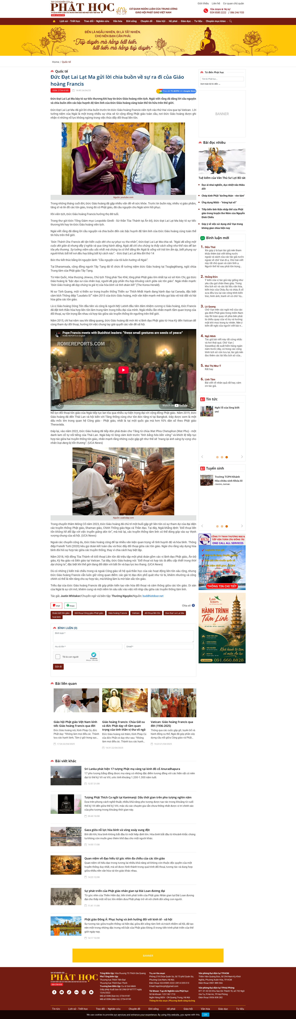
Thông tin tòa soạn (158, 1000)
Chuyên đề (146, 21)
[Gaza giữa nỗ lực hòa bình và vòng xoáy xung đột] (67, 838)
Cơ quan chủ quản (233, 3)
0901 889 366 (216, 983)
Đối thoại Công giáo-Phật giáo (89, 613)
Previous (202, 457)
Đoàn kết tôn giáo (61, 613)
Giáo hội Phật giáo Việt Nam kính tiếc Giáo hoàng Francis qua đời (75, 724)
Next (242, 457)
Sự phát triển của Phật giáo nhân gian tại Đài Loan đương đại (124, 891)
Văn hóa (117, 21)
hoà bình (56, 617)
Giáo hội (160, 21)
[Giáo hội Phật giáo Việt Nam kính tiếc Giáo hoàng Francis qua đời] (76, 702)
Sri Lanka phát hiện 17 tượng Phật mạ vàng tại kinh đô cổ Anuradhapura (132, 769)
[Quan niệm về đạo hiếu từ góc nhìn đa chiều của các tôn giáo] (67, 868)
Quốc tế (66, 61)
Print (71, 606)
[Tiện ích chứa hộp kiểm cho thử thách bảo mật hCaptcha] (76, 657)
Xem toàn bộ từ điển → (210, 84)
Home (55, 61)
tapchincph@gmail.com (166, 986)
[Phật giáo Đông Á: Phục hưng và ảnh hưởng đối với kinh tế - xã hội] (67, 929)
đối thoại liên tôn (152, 613)
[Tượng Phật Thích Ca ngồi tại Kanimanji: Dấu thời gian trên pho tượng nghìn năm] (67, 807)
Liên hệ (216, 3)
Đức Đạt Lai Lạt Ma (174, 613)
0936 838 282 (216, 997)
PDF (58, 606)
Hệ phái (173, 21)
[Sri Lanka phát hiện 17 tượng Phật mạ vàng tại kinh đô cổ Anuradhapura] (67, 777)
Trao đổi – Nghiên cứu (96, 21)
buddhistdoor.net (153, 596)
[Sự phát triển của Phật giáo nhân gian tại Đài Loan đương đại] (67, 899)
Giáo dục (186, 21)
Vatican (136, 613)
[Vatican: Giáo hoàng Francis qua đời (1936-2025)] (173, 702)
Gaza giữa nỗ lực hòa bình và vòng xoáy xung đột (117, 830)
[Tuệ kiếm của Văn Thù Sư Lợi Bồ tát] (222, 161)
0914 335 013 (182, 983)
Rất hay (209, 369)
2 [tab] (222, 457)
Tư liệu (198, 21)
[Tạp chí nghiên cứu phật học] (82, 8)
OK (205, 1014)
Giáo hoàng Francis (117, 613)
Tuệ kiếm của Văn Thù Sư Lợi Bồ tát (222, 178)
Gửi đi (58, 666)
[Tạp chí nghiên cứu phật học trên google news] (176, 91)
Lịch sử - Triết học (70, 21)
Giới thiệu (203, 3)
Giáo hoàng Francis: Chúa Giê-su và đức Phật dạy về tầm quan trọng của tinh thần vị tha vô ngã (123, 725)
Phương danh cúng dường (182, 1000)
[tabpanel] (76, 721)
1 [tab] (217, 457)
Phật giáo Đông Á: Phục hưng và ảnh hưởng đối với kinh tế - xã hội (128, 919)
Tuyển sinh (215, 468)
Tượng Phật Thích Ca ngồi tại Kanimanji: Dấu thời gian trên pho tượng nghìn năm (137, 797)
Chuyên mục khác (216, 21)
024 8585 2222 (167, 983)
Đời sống (131, 21)
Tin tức (212, 399)
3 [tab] (226, 457)
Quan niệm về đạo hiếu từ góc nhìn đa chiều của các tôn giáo (124, 858)
